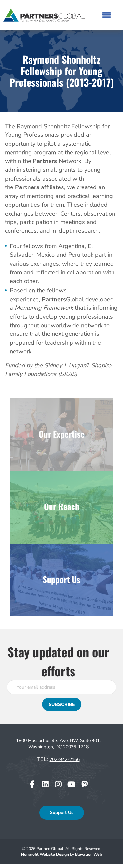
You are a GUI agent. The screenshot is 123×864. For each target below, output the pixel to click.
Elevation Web (88, 854)
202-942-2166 (65, 759)
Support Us (61, 812)
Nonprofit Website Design (45, 854)
